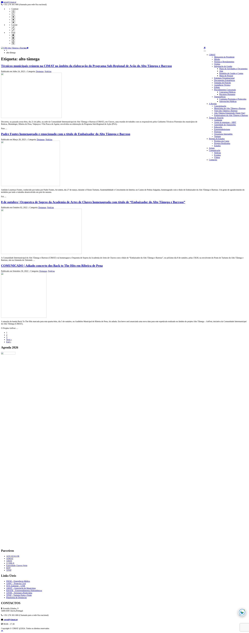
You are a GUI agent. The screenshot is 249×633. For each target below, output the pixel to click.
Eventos (217, 155)
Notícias (217, 153)
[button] (2, 631)
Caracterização (220, 106)
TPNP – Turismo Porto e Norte (19, 595)
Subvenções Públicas (228, 101)
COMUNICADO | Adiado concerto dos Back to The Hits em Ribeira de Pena (52, 265)
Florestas (217, 132)
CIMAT (212, 55)
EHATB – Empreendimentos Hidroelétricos (24, 590)
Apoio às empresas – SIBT (225, 122)
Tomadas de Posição (222, 83)
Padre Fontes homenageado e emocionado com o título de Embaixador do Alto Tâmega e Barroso (65, 134)
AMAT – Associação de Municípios (21, 588)
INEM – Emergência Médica (18, 581)
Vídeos (217, 157)
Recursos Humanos (227, 94)
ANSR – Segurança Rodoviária (19, 593)
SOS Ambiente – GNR (15, 586)
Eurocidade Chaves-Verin (16, 565)
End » (8, 342)
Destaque (40, 71)
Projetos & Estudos (217, 139)
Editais (217, 87)
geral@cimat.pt (10, 2)
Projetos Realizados (222, 143)
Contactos (213, 160)
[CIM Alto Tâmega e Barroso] (14, 48)
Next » (9, 339)
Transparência (220, 97)
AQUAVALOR (12, 556)
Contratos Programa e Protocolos (232, 99)
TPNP (8, 570)
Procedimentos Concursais (225, 90)
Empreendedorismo (222, 129)
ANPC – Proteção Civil (16, 583)
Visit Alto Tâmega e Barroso (225, 111)
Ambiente (218, 120)
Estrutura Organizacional (224, 78)
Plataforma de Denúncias (16, 597)
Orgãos (217, 64)
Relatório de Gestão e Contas (231, 73)
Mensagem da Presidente (224, 57)
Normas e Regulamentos (224, 62)
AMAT (9, 561)
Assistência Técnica (222, 85)
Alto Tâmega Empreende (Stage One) (229, 113)
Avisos (212, 148)
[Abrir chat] (242, 612)
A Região (213, 104)
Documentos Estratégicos (224, 80)
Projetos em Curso (221, 141)
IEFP (8, 568)
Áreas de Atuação (216, 118)
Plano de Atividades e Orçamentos (233, 69)
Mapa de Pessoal (226, 76)
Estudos (217, 146)
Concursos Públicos (227, 92)
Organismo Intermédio (223, 134)
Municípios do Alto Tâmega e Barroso (229, 108)
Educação (218, 127)
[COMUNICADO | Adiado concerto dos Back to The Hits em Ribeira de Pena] (23, 317)
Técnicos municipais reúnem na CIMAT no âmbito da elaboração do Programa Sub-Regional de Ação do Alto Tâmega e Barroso (86, 66)
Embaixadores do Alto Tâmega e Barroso (231, 115)
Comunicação (214, 150)
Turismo (217, 136)
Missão (217, 59)
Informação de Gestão (223, 66)
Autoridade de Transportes (225, 125)
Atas (221, 71)
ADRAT (9, 558)
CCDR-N (10, 563)
